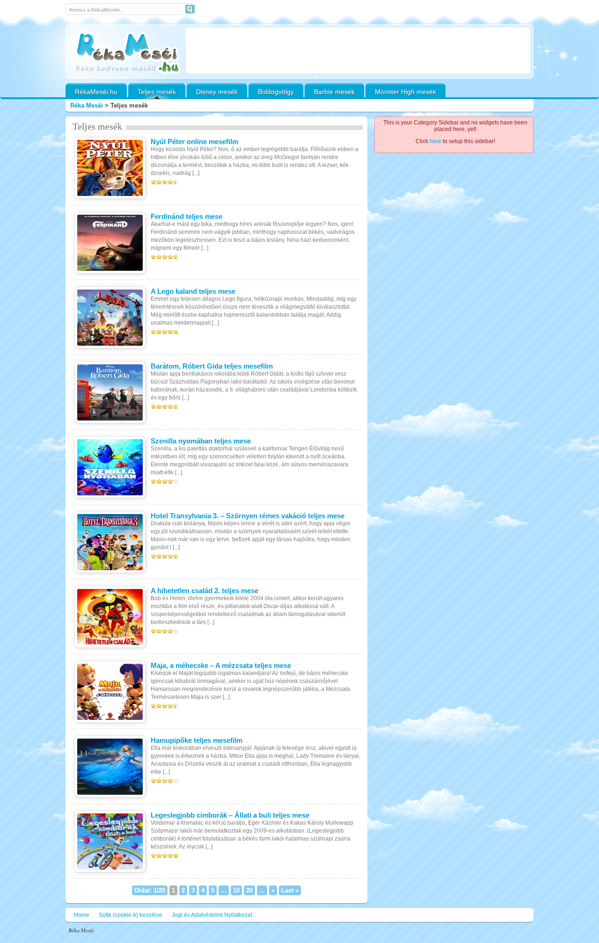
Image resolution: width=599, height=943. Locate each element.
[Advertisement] (358, 50)
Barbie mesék (334, 91)
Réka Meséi (86, 105)
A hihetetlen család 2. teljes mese (204, 591)
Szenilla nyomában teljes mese (201, 441)
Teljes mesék (157, 91)
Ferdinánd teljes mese (186, 216)
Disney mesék (217, 91)
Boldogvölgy (276, 91)
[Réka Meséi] (125, 52)
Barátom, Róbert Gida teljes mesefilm (212, 366)
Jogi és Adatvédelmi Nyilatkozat (212, 915)
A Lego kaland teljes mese (193, 291)
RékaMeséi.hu (96, 91)
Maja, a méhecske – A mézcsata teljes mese (221, 665)
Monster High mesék (405, 91)
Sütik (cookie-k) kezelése (130, 915)
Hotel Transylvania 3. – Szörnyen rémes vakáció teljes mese (247, 516)
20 (249, 890)
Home (81, 915)
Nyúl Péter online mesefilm (194, 141)
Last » (290, 890)
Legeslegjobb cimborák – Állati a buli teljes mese (230, 815)
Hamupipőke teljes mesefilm (196, 740)
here (435, 141)
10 (236, 890)
